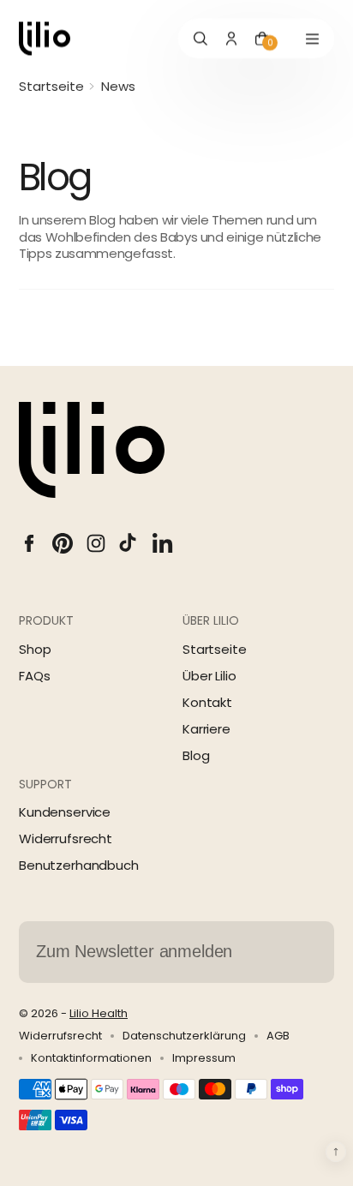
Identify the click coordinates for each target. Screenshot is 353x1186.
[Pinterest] (62, 543)
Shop (35, 649)
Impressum (204, 1058)
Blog (195, 755)
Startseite (51, 86)
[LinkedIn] (163, 543)
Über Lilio (209, 676)
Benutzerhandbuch (79, 865)
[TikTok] (129, 543)
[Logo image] (44, 38)
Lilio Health (98, 1013)
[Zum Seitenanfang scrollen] (335, 1151)
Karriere (206, 729)
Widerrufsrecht (65, 839)
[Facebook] (29, 543)
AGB (278, 1036)
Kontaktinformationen (91, 1058)
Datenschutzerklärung (184, 1036)
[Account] (231, 38)
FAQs (34, 676)
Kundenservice (65, 812)
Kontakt (207, 702)
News (118, 86)
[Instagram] (96, 543)
